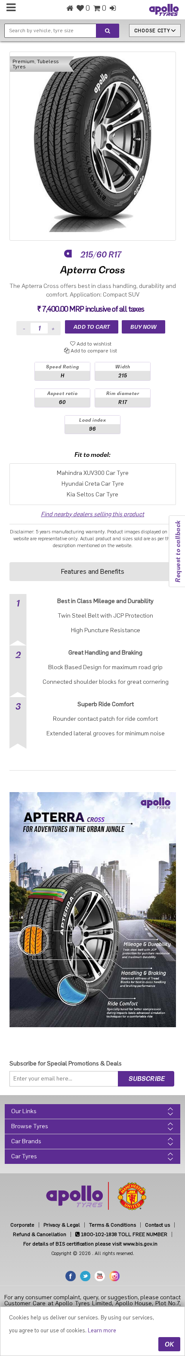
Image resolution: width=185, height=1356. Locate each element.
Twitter (85, 1276)
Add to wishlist (93, 343)
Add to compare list (93, 350)
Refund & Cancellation (39, 1234)
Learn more (102, 1330)
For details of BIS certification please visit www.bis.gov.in (90, 1243)
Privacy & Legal (61, 1224)
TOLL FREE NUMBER (123, 1234)
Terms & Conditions (112, 1224)
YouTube (100, 1276)
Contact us (157, 1224)
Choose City (152, 30)
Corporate (22, 1224)
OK (169, 1344)
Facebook (70, 1276)
